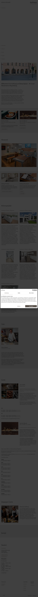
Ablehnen (18, 306)
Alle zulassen (31, 306)
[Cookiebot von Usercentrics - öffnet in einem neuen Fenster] (33, 290)
